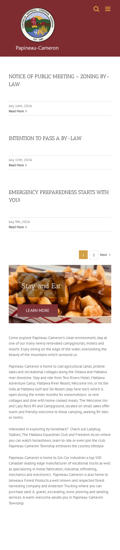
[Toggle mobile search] (96, 9)
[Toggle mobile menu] (108, 9)
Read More (16, 111)
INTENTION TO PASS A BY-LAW (45, 138)
